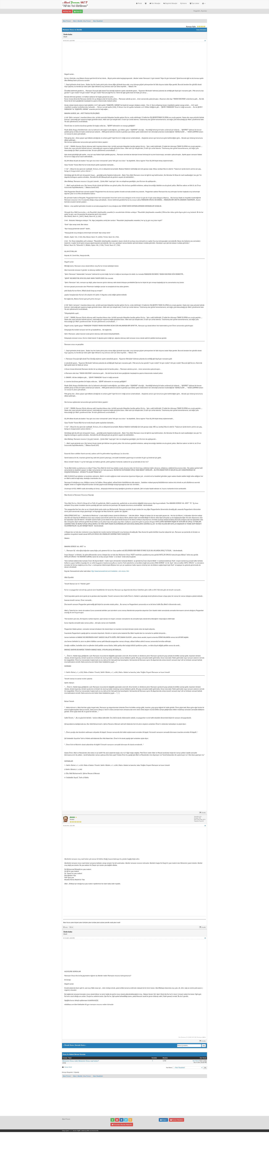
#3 (205, 938)
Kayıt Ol (78, 11)
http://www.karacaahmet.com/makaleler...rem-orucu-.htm (110, 571)
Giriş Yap (68, 11)
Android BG (95, 1130)
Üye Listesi (195, 3)
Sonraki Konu (80, 1045)
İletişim (164, 1120)
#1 (205, 40)
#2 (205, 825)
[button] (204, 3)
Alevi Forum (67, 21)
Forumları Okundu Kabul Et (122, 1124)
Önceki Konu (69, 1045)
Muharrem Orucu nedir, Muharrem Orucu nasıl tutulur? (81, 1061)
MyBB (70, 1130)
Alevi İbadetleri (98, 21)
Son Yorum (196, 1061)
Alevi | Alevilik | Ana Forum (82, 21)
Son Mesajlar (155, 3)
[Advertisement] (127, 58)
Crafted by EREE (85, 1130)
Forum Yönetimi (177, 1120)
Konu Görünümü (201, 30)
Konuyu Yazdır (68, 1067)
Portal (139, 3)
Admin (203, 1037)
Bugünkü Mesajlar (171, 3)
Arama (184, 3)
